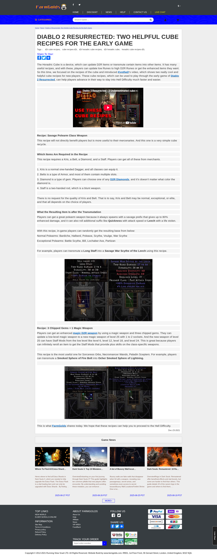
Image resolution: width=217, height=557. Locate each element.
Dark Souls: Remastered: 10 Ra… (163, 469)
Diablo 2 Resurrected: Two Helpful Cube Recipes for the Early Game (68, 28)
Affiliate (75, 520)
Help (122, 12)
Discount (92, 12)
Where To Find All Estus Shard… (50, 469)
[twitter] (119, 515)
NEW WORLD (40, 514)
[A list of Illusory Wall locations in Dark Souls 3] (127, 456)
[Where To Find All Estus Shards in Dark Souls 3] (52, 456)
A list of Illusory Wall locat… (123, 469)
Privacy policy (40, 530)
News (109, 12)
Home (76, 12)
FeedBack (77, 527)
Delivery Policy (41, 535)
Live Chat (160, 12)
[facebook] (113, 515)
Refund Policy (40, 532)
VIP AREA (76, 525)
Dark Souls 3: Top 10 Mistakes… (87, 469)
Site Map (38, 525)
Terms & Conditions (42, 527)
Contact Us (140, 12)
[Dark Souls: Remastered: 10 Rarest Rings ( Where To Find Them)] (164, 456)
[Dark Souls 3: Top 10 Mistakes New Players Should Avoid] (89, 456)
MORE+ (108, 501)
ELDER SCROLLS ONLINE (46, 517)
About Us (76, 514)
